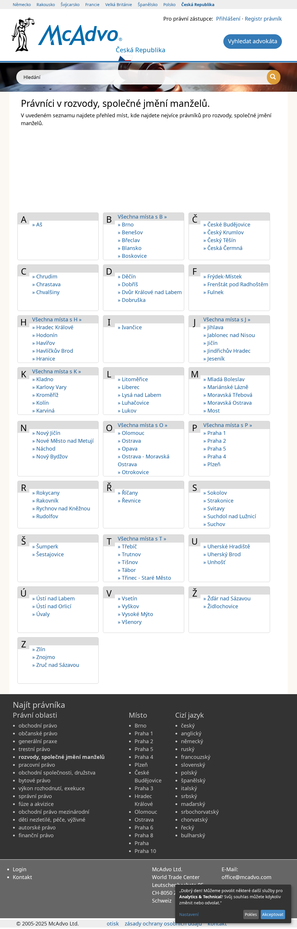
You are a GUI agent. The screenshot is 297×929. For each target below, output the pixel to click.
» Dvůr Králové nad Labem (150, 292)
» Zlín (38, 649)
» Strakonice (218, 500)
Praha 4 (144, 756)
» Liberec (129, 387)
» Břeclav (129, 240)
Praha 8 (144, 835)
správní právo (35, 796)
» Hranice (43, 358)
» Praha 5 (214, 448)
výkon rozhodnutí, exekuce (52, 788)
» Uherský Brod (222, 554)
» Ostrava (129, 440)
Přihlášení (228, 18)
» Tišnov (128, 562)
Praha (142, 843)
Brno (140, 725)
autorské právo (37, 827)
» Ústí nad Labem (53, 598)
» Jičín (210, 342)
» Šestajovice (48, 554)
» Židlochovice (220, 606)
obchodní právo (38, 725)
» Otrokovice (133, 472)
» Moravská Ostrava (227, 402)
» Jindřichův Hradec (227, 350)
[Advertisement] (148, 169)
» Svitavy (213, 508)
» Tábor (127, 569)
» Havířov (43, 342)
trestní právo (34, 749)
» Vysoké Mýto (135, 614)
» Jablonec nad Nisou (229, 335)
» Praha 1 (214, 432)
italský (189, 788)
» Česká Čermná (222, 247)
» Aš (37, 224)
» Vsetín (127, 598)
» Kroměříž (45, 394)
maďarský (193, 803)
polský (189, 772)
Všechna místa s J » (226, 319)
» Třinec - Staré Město (144, 577)
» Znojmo (43, 656)
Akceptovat (272, 914)
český (188, 725)
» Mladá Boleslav (224, 379)
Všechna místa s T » (142, 538)
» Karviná (43, 410)
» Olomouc (131, 432)
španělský (193, 780)
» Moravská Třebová (227, 394)
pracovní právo (37, 764)
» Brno (126, 224)
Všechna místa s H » (57, 319)
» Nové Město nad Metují (63, 440)
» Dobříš (128, 284)
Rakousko (46, 4)
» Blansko (130, 247)
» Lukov (127, 410)
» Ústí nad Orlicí (51, 606)
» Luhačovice (133, 402)
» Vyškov (128, 606)
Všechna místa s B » (142, 216)
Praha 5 (144, 749)
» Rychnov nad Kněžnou (61, 508)
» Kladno (42, 379)
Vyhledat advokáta (252, 41)
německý (192, 741)
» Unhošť (214, 562)
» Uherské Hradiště (226, 546)
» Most (211, 410)
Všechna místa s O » (142, 425)
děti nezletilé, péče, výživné (52, 819)
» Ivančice (130, 327)
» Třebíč (127, 546)
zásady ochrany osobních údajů (163, 923)
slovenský (193, 764)
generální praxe (38, 741)
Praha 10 (145, 850)
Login (19, 869)
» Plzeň (211, 464)
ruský (187, 749)
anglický (191, 733)
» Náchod (43, 448)
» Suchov (214, 524)
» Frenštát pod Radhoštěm (235, 284)
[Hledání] (273, 77)
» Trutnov (129, 554)
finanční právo (36, 835)
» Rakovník (45, 500)
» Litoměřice (133, 379)
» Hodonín (44, 335)
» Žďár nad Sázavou (227, 598)
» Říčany (128, 492)
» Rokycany (45, 492)
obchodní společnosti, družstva (57, 772)
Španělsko (147, 4)
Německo (22, 4)
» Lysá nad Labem (139, 394)
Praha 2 (144, 741)
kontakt (217, 923)
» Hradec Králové (52, 327)
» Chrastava (46, 284)
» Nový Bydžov (50, 456)
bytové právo (34, 780)
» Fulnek (213, 292)
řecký (187, 827)
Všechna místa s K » (56, 371)
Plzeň (141, 764)
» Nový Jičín (46, 432)
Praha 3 (144, 788)
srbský (189, 796)
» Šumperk (45, 546)
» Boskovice (132, 255)
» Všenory (130, 621)
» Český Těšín (219, 240)
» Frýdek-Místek (222, 276)
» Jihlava (213, 327)
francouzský (195, 756)
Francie (92, 4)
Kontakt (22, 877)
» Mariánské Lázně (225, 387)
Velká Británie (118, 4)
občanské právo (38, 733)
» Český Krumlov (223, 232)
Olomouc (146, 811)
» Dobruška (132, 299)
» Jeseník (214, 358)
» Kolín (40, 402)
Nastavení (189, 914)
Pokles (251, 914)
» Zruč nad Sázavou (55, 664)
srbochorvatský (200, 811)
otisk (113, 923)
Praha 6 (144, 827)
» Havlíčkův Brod (52, 350)
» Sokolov (215, 492)
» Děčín (127, 276)
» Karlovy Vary (49, 387)
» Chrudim (44, 276)
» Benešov (130, 232)
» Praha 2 (214, 440)
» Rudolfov (45, 516)
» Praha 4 (214, 456)
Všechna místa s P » (227, 425)
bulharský (193, 835)
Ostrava (144, 819)
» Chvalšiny (45, 292)
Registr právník (263, 18)
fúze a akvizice (36, 803)
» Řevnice (129, 500)
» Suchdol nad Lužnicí (229, 516)
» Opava (127, 448)
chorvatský (194, 819)
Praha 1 (144, 733)
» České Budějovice (226, 224)
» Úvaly (41, 614)
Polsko (169, 4)
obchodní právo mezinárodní (54, 811)
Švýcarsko (70, 4)
